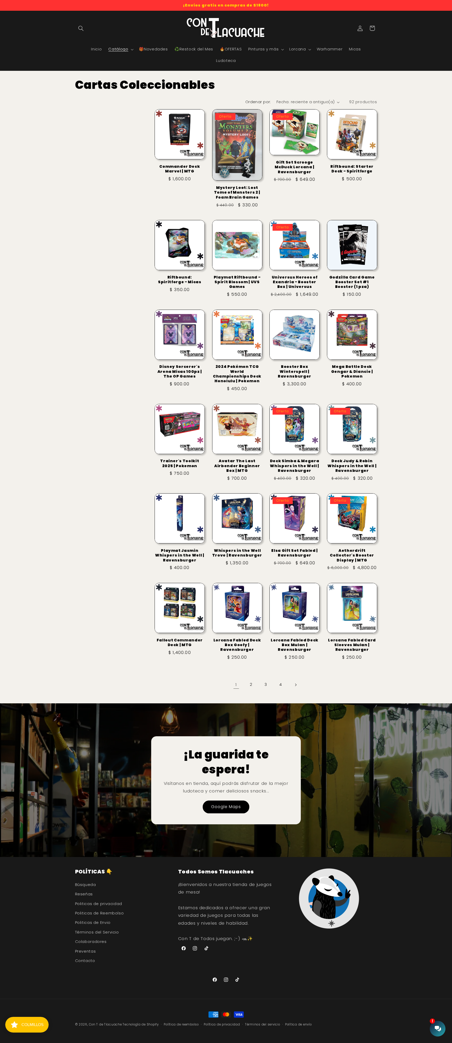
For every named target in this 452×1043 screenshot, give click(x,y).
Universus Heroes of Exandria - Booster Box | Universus (295, 282)
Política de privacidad (222, 1024)
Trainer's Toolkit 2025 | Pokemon (179, 463)
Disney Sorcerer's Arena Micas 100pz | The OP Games (179, 371)
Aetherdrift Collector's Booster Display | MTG (352, 555)
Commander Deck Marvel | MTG (179, 169)
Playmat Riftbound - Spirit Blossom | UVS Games (237, 282)
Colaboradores (91, 941)
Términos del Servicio (97, 932)
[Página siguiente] (296, 685)
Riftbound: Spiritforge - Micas (179, 280)
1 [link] (236, 684)
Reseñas (84, 894)
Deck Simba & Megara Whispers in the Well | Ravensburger (294, 466)
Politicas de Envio (93, 922)
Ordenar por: (258, 102)
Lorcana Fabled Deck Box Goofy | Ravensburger (237, 645)
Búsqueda (85, 884)
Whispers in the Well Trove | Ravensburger (237, 553)
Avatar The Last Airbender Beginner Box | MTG (237, 466)
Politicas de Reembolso (99, 913)
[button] (81, 28)
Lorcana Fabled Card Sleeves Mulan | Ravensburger (352, 645)
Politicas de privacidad (98, 903)
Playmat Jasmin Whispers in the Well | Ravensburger (179, 555)
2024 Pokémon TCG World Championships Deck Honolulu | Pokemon (237, 374)
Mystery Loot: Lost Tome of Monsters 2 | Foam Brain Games (237, 192)
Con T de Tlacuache (105, 1024)
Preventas (85, 951)
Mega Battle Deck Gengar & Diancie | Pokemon (352, 371)
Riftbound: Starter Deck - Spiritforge (352, 169)
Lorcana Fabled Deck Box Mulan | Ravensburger (294, 645)
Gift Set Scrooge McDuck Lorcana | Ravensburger (294, 167)
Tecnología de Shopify (141, 1024)
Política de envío (298, 1024)
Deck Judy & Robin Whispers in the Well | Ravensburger (352, 466)
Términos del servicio (262, 1024)
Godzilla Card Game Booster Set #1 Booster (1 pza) (352, 282)
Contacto (85, 960)
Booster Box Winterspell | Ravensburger (294, 371)
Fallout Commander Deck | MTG (180, 642)
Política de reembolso (181, 1024)
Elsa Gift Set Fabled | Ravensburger (294, 553)
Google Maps (226, 807)
